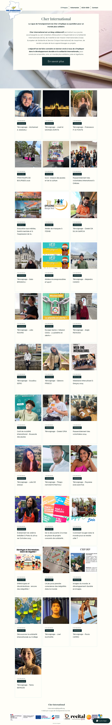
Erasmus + (21, 225)
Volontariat (21, 123)
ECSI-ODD (21, 174)
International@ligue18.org (56, 708)
